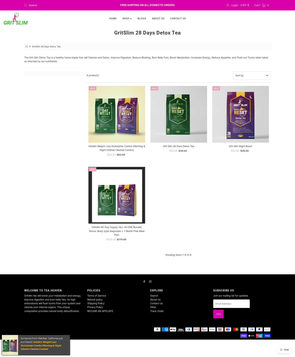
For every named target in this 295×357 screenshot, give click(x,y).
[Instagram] (150, 281)
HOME (113, 18)
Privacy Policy (95, 307)
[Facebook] (144, 281)
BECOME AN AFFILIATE (100, 311)
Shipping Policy (95, 303)
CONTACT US (178, 18)
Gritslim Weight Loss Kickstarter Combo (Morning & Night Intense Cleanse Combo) (41, 345)
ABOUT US (158, 18)
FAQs (153, 307)
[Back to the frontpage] (27, 47)
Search (154, 295)
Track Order (157, 311)
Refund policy (95, 299)
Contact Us (156, 303)
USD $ (245, 5)
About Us (155, 299)
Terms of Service (96, 295)
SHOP (126, 18)
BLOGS (142, 18)
